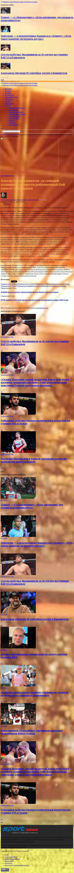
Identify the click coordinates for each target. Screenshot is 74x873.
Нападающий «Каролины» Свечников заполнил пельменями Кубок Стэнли (32, 732)
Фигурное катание (15, 112)
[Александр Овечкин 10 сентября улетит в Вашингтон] (5, 69)
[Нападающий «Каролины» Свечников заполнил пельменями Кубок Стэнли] (18, 724)
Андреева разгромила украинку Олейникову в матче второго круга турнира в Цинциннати (34, 694)
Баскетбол (9, 95)
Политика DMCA (11, 857)
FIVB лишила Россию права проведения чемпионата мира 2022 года (34, 300)
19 (2, 351)
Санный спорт (14, 118)
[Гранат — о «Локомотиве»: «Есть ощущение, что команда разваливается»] (5, 13)
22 (2, 740)
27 (2, 468)
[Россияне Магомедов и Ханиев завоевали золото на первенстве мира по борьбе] (18, 452)
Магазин (8, 89)
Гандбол (11, 120)
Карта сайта (9, 861)
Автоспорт (9, 104)
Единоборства (11, 97)
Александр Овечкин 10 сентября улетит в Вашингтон (34, 73)
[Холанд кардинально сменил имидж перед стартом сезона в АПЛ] (18, 648)
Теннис (8, 101)
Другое (8, 106)
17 (2, 552)
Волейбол (9, 99)
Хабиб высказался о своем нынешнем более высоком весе (29, 292)
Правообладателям (12, 859)
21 (2, 430)
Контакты (8, 863)
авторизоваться (42, 308)
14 (2, 514)
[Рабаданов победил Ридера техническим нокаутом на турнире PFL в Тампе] (18, 414)
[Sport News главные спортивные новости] (20, 834)
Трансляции (13, 125)
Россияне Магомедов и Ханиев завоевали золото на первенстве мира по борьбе (34, 460)
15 (2, 626)
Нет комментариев (31, 200)
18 (2, 664)
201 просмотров (7, 200)
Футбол (8, 91)
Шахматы (12, 123)
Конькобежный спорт (17, 114)
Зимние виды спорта (16, 108)
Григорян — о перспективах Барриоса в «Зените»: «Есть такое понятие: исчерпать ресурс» (36, 37)
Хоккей (8, 93)
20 (2, 702)
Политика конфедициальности (17, 865)
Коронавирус (13, 110)
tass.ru (12, 279)
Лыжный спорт (14, 116)
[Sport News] (19, 2)
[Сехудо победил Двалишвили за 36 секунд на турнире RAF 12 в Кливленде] (5, 50)
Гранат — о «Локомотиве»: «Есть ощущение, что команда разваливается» (32, 506)
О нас (7, 855)
